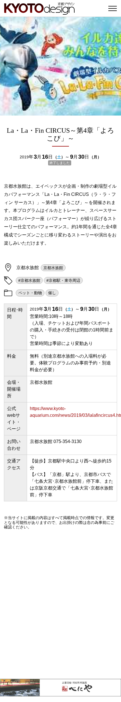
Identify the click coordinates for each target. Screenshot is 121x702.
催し (52, 293)
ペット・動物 (30, 293)
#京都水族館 (29, 280)
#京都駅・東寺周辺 (63, 280)
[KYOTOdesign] (39, 12)
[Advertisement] (60, 604)
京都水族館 (53, 267)
